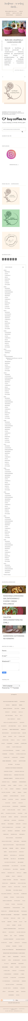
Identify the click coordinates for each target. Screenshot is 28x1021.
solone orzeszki (21, 932)
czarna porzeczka (21, 753)
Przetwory (9, 15)
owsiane (16, 879)
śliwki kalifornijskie (8, 949)
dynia (9, 785)
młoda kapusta (13, 851)
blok (19, 726)
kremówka (21, 820)
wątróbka (21, 963)
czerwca (7, 275)
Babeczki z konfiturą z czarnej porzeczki (14, 41)
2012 (5, 563)
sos (11, 935)
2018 (5, 420)
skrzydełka (21, 928)
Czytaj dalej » (19, 70)
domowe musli (8, 774)
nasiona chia (11, 872)
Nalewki (22, 869)
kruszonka (11, 823)
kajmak (4, 799)
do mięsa (17, 764)
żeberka (23, 991)
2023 (5, 330)
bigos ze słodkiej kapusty (10, 722)
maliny (24, 830)
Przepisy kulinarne (6, 914)
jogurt (23, 795)
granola (18, 788)
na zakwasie (15, 865)
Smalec (4, 932)
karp (4, 809)
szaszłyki (17, 942)
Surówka (21, 935)
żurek (17, 995)
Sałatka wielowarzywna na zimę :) (13, 619)
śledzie (14, 946)
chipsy (24, 739)
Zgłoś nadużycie (14, 1002)
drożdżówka (22, 781)
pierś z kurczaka (7, 900)
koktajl (16, 816)
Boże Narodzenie (14, 729)
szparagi (24, 942)
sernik (14, 925)
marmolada (14, 834)
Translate (16, 688)
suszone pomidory (8, 939)
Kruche (3, 823)
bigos (18, 719)
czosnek (22, 757)
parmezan (12, 883)
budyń (24, 732)
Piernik (6, 897)
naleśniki (15, 869)
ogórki (8, 876)
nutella (19, 872)
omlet (13, 876)
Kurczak (18, 823)
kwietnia (7, 279)
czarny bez (7, 757)
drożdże (14, 781)
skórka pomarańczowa (10, 928)
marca (7, 280)
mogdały (21, 851)
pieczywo (16, 893)
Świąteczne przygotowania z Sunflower (14, 953)
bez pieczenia (9, 715)
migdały (23, 848)
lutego (7, 282)
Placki (13, 904)
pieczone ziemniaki (6, 893)
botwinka (4, 729)
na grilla (13, 858)
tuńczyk (23, 956)
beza (16, 715)
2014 (5, 515)
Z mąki (22, 974)
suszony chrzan (20, 939)
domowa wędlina (19, 771)
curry (23, 750)
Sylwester (4, 942)
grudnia (7, 288)
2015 (5, 492)
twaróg (4, 960)
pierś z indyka (20, 897)
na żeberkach (7, 869)
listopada (8, 290)
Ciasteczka (24, 743)
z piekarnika (21, 977)
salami (3, 921)
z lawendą (21, 970)
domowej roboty (8, 778)
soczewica (11, 932)
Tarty (4, 956)
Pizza (23, 900)
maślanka (16, 841)
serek (8, 925)
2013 (5, 539)
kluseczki (3, 816)
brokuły (23, 729)
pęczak (24, 886)
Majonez (10, 830)
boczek (25, 726)
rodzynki (6, 918)
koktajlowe (24, 816)
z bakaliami (7, 970)
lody (24, 827)
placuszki (20, 904)
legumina (18, 827)
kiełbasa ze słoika (11, 813)
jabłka (19, 792)
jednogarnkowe (14, 795)
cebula (13, 739)
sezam (19, 925)
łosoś (3, 830)
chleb (3, 743)
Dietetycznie (22, 760)
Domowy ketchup (19, 778)
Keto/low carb (17, 13)
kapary (14, 802)
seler (20, 921)
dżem (14, 785)
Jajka (25, 792)
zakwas (24, 981)
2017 (5, 444)
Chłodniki (9, 743)
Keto (2, 813)
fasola (20, 785)
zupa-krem (11, 991)
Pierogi (12, 897)
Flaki (6, 788)
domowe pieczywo (19, 774)
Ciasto (8, 746)
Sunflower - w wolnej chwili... (14, 5)
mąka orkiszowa (20, 844)
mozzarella (13, 855)
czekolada (15, 757)
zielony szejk (7, 988)
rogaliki (13, 918)
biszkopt (22, 722)
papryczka (5, 883)
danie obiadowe (6, 760)
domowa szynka (8, 771)
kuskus (25, 823)
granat (12, 788)
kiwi (26, 813)
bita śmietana (12, 726)
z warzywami (15, 981)
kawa (19, 809)
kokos (10, 816)
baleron (17, 708)
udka (9, 960)
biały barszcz (11, 719)
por (23, 907)
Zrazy (4, 991)
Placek (7, 904)
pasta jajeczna (22, 883)
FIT (1, 788)
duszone (3, 785)
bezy (21, 715)
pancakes (22, 879)
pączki (10, 886)
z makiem (16, 974)
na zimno (23, 865)
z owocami (13, 977)
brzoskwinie (5, 732)
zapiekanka (19, 984)
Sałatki (9, 921)
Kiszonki (20, 813)
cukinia (18, 750)
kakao (17, 799)
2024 (5, 310)
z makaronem (7, 974)
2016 (5, 468)
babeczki (14, 705)
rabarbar (24, 914)
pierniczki (24, 893)
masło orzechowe (7, 841)
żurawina (11, 995)
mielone (5, 848)
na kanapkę (21, 858)
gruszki (25, 788)
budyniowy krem (15, 732)
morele (6, 855)
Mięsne (11, 848)
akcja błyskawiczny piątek (10, 701)
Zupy (17, 991)
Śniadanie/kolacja (11, 11)
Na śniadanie (6, 865)
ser (25, 921)
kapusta (21, 802)
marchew (6, 834)
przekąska (24, 911)
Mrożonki (21, 855)
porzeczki (4, 911)
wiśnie (17, 967)
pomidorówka (16, 907)
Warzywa (13, 963)
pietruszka (17, 900)
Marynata (22, 834)
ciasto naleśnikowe (8, 750)
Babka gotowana (7, 708)
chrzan (17, 743)
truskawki (16, 956)
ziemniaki (15, 988)
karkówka (23, 806)
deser (14, 760)
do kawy (10, 764)
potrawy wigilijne (14, 911)
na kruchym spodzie (10, 862)
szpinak (8, 946)
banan (23, 708)
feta (26, 785)
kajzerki (10, 799)
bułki (4, 736)
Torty (9, 956)
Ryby (19, 918)
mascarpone (18, 837)
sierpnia (7, 271)
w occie (24, 960)
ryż (23, 918)
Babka (20, 705)
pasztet (4, 886)
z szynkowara (6, 981)
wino (11, 967)
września (8, 293)
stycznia (7, 284)
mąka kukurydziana (8, 844)
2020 (5, 372)
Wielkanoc (5, 967)
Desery (8, 13)
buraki (10, 736)
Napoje (3, 872)
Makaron (17, 830)
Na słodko (20, 862)
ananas (8, 705)
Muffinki (6, 858)
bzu (15, 736)
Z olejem (5, 977)
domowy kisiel (6, 781)
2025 (5, 286)
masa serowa (9, 837)
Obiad (21, 11)
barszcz (7, 712)
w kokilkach (16, 960)
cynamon (4, 753)
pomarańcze (7, 907)
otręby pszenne (7, 879)
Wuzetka (23, 967)
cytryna (11, 753)
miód (5, 851)
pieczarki (8, 890)
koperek (14, 820)
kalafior (7, 802)
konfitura (6, 820)
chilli (18, 739)
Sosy (15, 935)
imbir (14, 792)
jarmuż (5, 795)
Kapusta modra (6, 806)
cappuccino (5, 739)
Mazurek (24, 841)
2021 (5, 355)
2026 (5, 270)
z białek (14, 970)
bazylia (21, 712)
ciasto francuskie (17, 746)
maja (6, 277)
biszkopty (3, 726)
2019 (5, 396)
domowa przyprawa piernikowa (14, 767)
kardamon (15, 806)
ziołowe (22, 988)
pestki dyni (17, 886)
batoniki (14, 712)
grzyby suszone (6, 792)
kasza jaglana (11, 809)
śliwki (20, 946)
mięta (17, 848)
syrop (10, 942)
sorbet (6, 935)
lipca (6, 273)
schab (15, 921)
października (9, 292)
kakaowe (23, 799)
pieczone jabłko (17, 890)
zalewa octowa (10, 984)
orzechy (20, 876)
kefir (24, 809)
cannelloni (22, 736)
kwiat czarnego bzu (7, 827)
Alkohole (19, 15)
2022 (5, 349)
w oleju (6, 963)
